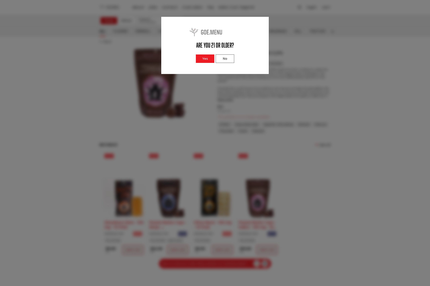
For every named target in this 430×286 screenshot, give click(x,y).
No (225, 59)
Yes (205, 59)
